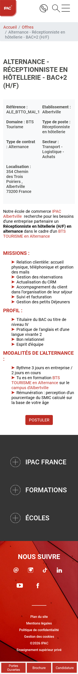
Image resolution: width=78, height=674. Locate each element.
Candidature (65, 668)
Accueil (10, 27)
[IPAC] (8, 8)
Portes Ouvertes (13, 668)
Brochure (39, 668)
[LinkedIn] (59, 570)
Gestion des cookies (39, 637)
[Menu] (66, 8)
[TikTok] (45, 570)
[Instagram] (30, 570)
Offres (27, 27)
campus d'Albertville (30, 387)
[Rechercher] (54, 8)
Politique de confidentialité (39, 630)
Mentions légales (39, 623)
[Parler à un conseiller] (44, 8)
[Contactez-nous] (16, 570)
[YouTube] (20, 585)
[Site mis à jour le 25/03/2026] (56, 585)
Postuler (39, 419)
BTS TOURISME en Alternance (34, 234)
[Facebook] (38, 585)
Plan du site (39, 617)
